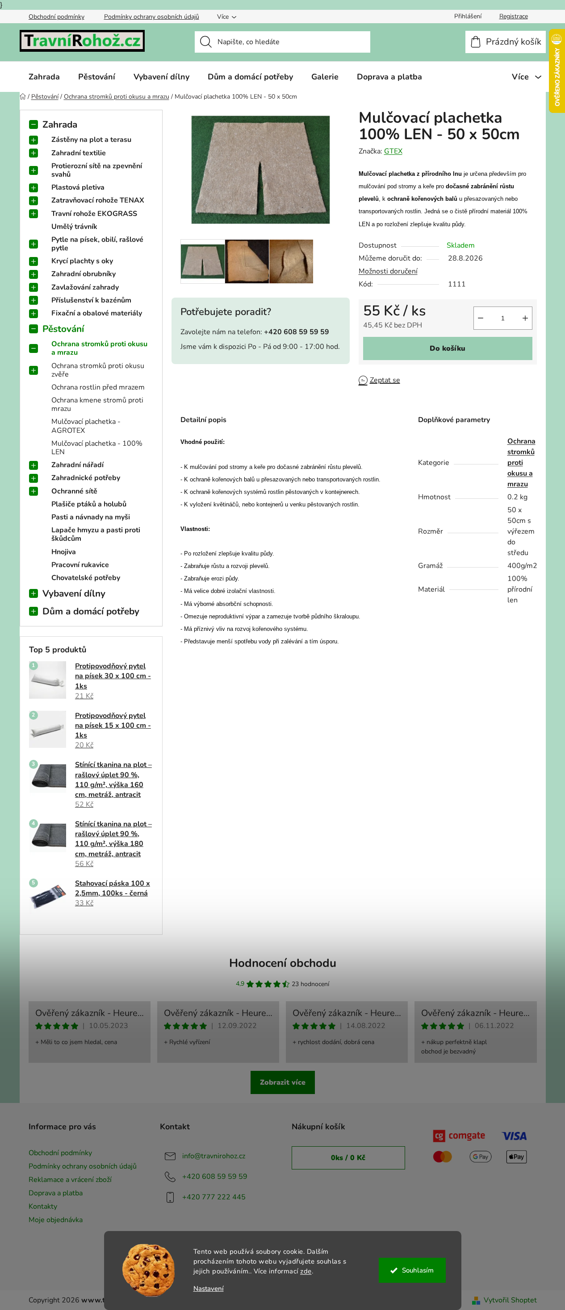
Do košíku (447, 348)
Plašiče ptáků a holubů (88, 504)
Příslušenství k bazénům (91, 300)
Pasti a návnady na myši (90, 517)
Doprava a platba (56, 1193)
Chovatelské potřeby (85, 578)
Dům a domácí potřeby (90, 611)
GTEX (393, 151)
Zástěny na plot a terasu (91, 140)
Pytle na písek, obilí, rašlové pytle (97, 244)
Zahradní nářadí (77, 465)
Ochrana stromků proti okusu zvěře (97, 370)
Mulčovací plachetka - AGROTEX (86, 426)
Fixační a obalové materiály (96, 313)
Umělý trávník (74, 227)
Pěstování (63, 329)
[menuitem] (44, 77)
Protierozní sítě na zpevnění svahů (96, 170)
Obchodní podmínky (56, 16)
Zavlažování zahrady (85, 287)
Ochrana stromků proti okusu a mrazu (99, 348)
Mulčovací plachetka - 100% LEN (96, 448)
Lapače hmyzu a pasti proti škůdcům (95, 534)
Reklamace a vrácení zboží (70, 1180)
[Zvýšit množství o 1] (525, 318)
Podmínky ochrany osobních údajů (151, 16)
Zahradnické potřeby (85, 478)
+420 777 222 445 (214, 1197)
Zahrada (59, 124)
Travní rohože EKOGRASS (94, 214)
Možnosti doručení (388, 271)
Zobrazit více (283, 1082)
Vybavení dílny (73, 593)
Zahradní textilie (78, 153)
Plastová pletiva (78, 187)
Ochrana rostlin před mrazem (98, 387)
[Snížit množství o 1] (480, 318)
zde (306, 1271)
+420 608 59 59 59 (214, 1176)
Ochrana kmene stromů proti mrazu (97, 404)
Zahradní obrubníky (83, 274)
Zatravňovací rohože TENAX (97, 200)
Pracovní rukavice (80, 565)
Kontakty (43, 1206)
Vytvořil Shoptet (510, 1300)
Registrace (513, 16)
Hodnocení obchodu (282, 963)
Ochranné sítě (74, 491)
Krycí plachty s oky (82, 261)
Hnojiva (63, 552)
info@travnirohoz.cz (213, 1156)
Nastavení (208, 1288)
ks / (348, 1158)
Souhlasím (418, 1270)
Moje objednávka (56, 1220)
